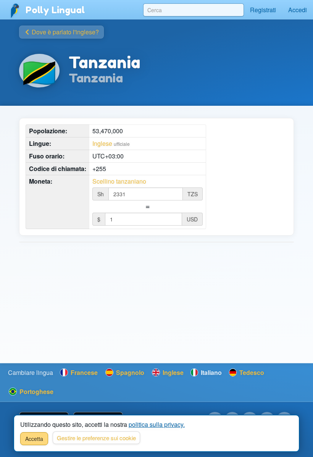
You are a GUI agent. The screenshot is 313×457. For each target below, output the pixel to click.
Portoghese (35, 391)
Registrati (263, 9)
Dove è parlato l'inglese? (64, 31)
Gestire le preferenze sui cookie (96, 438)
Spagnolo (129, 372)
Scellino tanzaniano (119, 181)
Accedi (297, 9)
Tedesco (251, 372)
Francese (83, 372)
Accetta (34, 438)
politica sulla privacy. (157, 424)
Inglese (102, 143)
